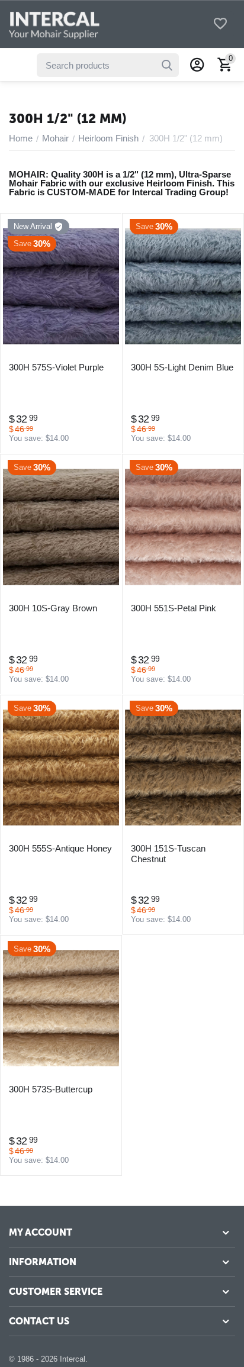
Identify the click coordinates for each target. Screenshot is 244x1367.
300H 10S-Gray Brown (53, 608)
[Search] (167, 65)
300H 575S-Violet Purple (56, 367)
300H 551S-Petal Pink (173, 608)
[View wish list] (220, 24)
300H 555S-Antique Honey (60, 848)
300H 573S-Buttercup (50, 1089)
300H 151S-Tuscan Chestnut (168, 853)
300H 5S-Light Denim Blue (182, 367)
